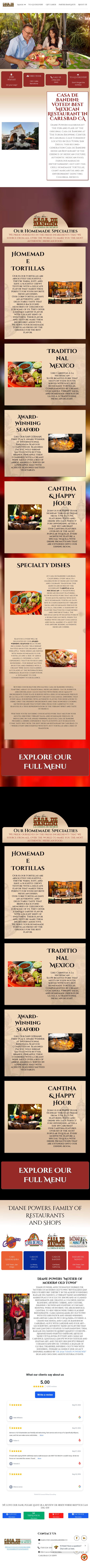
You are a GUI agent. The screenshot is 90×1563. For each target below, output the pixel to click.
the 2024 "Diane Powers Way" (71, 1351)
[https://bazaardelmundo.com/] (78, 1241)
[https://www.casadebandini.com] (8, 4)
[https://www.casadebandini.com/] (56, 1241)
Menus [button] (20, 5)
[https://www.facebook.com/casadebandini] (76, 1538)
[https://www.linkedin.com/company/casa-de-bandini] (84, 1538)
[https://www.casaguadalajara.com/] (11, 1241)
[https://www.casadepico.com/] (34, 1241)
